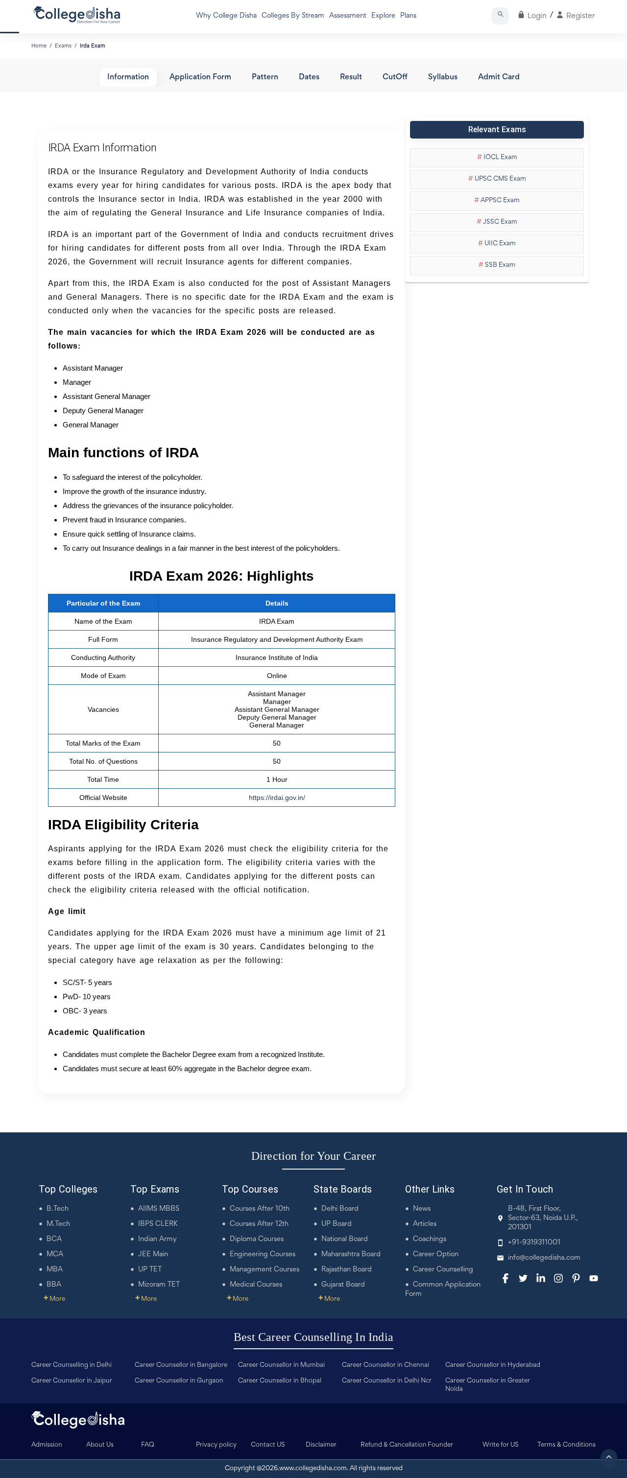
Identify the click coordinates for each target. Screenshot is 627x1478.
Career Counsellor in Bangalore (181, 1365)
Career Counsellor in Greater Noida (487, 1385)
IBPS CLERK (158, 1224)
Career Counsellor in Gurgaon (179, 1381)
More (54, 1299)
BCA (54, 1239)
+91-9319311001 (534, 1243)
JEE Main (153, 1254)
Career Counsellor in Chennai (385, 1365)
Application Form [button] (200, 77)
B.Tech (58, 1209)
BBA (54, 1285)
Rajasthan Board (346, 1270)
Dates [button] (309, 77)
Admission (46, 1445)
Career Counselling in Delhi (71, 1365)
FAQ (147, 1445)
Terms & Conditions (566, 1445)
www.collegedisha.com (313, 1469)
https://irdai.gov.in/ (277, 797)
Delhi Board (340, 1209)
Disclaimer (321, 1445)
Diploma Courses (257, 1239)
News (422, 1209)
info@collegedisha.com (544, 1258)
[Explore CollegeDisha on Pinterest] (576, 1278)
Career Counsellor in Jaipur (71, 1381)
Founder (440, 1445)
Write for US (500, 1445)
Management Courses (264, 1270)
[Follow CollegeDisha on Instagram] (558, 1278)
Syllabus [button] (443, 77)
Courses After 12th (259, 1224)
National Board (344, 1239)
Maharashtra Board (351, 1254)
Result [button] (351, 77)
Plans (408, 16)
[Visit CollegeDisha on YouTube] (594, 1278)
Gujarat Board (343, 1285)
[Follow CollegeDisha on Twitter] (523, 1278)
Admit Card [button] (499, 77)
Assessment (347, 16)
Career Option (435, 1254)
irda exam (92, 46)
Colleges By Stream (293, 16)
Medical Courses (256, 1285)
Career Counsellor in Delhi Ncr (387, 1381)
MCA (55, 1254)
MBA (55, 1270)
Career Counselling (443, 1270)
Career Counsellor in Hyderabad (492, 1365)
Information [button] (128, 77)
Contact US (268, 1445)
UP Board (336, 1224)
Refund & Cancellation (394, 1445)
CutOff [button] (395, 77)
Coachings (429, 1239)
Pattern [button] (265, 77)
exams (63, 46)
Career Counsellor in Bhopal (279, 1381)
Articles (424, 1224)
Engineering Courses (262, 1254)
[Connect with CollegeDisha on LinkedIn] (541, 1278)
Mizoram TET (159, 1285)
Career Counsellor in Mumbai (281, 1365)
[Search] (500, 15)
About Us (100, 1445)
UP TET (150, 1270)
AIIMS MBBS (158, 1209)
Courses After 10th (259, 1209)
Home (39, 46)
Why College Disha (226, 16)
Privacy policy (216, 1445)
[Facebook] (505, 1278)
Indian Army (157, 1239)
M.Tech (58, 1224)
